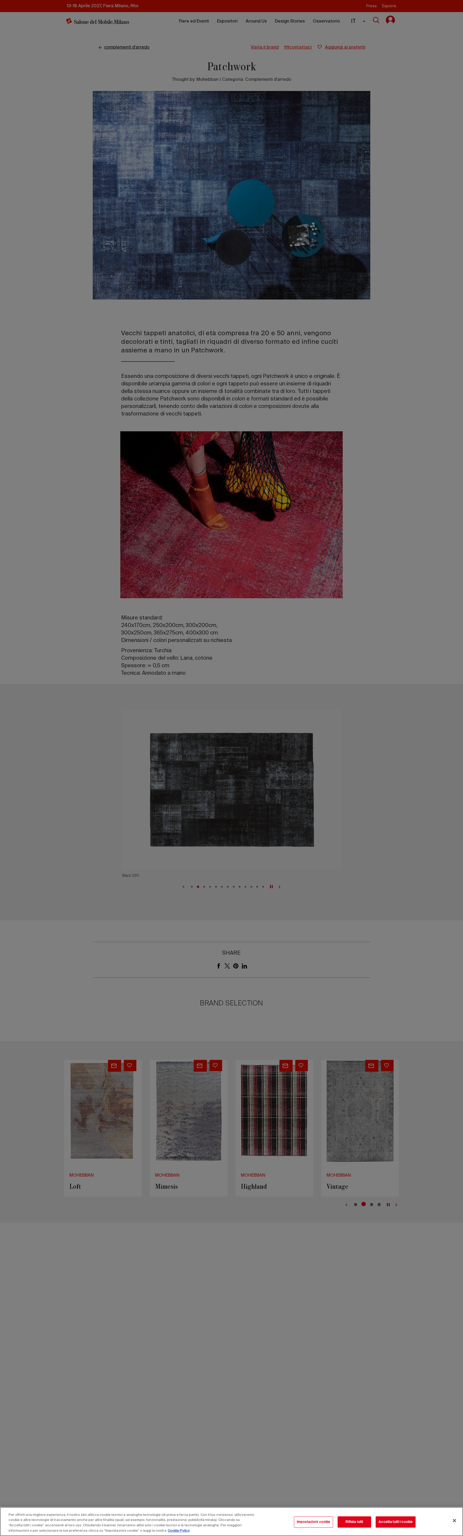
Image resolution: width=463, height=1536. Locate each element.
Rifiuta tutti (354, 1522)
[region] (231, 1521)
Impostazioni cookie (313, 1522)
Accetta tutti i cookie (396, 1522)
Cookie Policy (179, 1530)
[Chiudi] (454, 1520)
